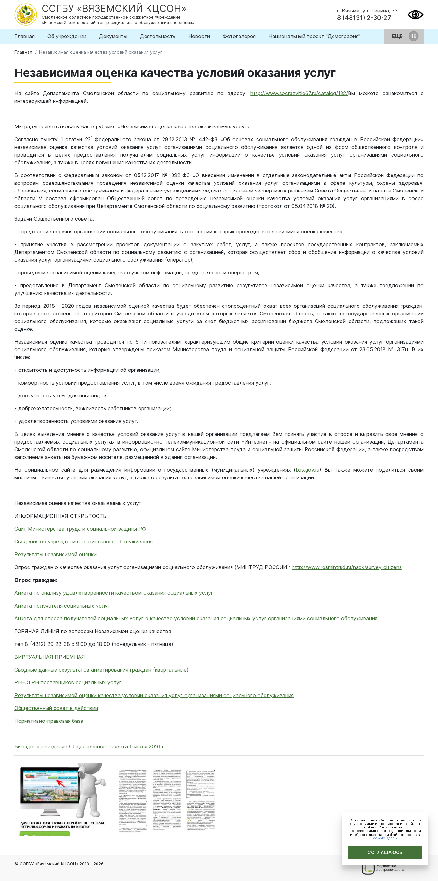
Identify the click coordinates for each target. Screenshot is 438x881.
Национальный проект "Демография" (314, 36)
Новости (199, 36)
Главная (24, 36)
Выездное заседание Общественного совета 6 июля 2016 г (89, 746)
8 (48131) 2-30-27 (364, 17)
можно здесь (384, 838)
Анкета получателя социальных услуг (62, 605)
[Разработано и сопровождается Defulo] (383, 868)
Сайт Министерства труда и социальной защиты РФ (80, 529)
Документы (113, 36)
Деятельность (157, 36)
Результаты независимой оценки (55, 554)
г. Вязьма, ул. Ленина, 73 (367, 10)
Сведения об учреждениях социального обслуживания (83, 541)
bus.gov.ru (307, 470)
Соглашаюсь (385, 852)
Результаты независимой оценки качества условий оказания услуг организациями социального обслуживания (154, 695)
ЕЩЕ (398, 36)
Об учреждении (66, 36)
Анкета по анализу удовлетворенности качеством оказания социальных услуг (113, 593)
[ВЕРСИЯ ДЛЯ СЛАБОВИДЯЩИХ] (415, 14)
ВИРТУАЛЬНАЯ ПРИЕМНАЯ (49, 657)
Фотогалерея (239, 36)
